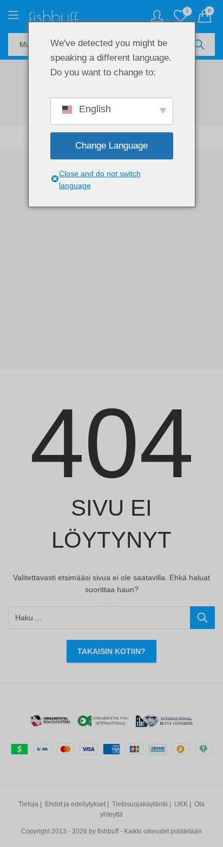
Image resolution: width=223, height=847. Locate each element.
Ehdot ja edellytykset (75, 804)
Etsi (199, 44)
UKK (181, 804)
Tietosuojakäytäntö (140, 804)
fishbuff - (109, 831)
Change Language (111, 145)
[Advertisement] (111, 258)
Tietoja (28, 804)
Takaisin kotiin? (111, 651)
